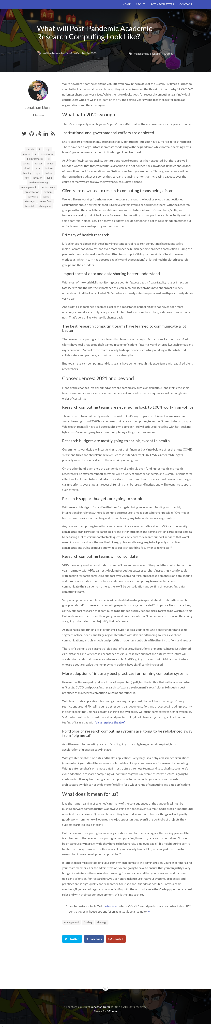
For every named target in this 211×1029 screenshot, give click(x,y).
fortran (49, 168)
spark (46, 196)
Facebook (96, 938)
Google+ (118, 938)
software (33, 196)
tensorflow (45, 201)
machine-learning (38, 182)
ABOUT (140, 4)
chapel (50, 163)
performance (48, 187)
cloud (27, 168)
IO (40, 149)
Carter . (110, 906)
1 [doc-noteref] (187, 564)
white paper (44, 206)
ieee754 (37, 177)
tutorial (29, 206)
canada (26, 163)
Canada (30, 149)
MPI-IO (26, 153)
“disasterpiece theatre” (109, 722)
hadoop (49, 173)
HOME (127, 4)
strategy (168, 53)
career (38, 163)
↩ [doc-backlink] (149, 911)
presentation (32, 191)
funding (156, 53)
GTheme (112, 1011)
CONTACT (186, 4)
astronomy (47, 153)
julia (49, 177)
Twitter (74, 938)
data (37, 168)
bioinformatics (35, 158)
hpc (27, 177)
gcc (38, 173)
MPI (48, 149)
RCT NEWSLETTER (162, 4)
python (48, 191)
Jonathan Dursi (63, 53)
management (141, 53)
